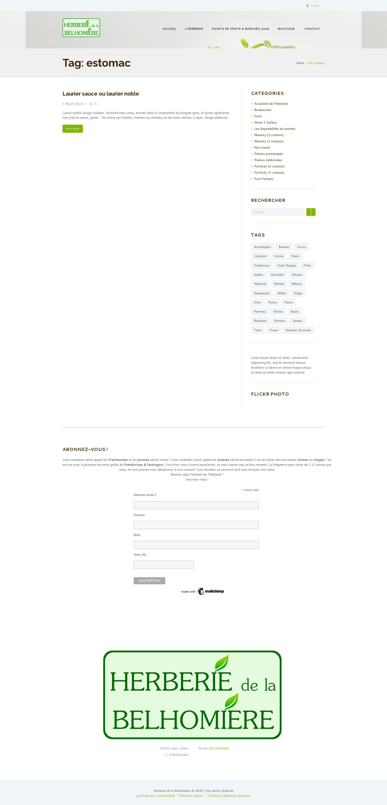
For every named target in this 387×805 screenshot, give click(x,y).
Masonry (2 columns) (269, 135)
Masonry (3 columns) (269, 141)
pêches (278, 312)
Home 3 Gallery (265, 122)
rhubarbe (260, 321)
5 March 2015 (72, 104)
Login (315, 5)
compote (260, 256)
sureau (297, 321)
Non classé (262, 147)
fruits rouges (286, 265)
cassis (301, 247)
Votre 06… (141, 554)
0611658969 (218, 748)
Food (257, 116)
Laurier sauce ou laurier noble (100, 93)
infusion (297, 275)
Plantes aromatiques (268, 154)
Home (300, 63)
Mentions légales (191, 795)
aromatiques (262, 247)
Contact (312, 28)
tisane (273, 330)
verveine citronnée (298, 330)
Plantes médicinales (268, 160)
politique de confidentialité (156, 795)
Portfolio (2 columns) (269, 166)
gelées (258, 275)
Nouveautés (262, 293)
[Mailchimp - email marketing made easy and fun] (203, 588)
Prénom (139, 515)
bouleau (284, 247)
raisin (294, 312)
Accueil (170, 28)
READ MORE (73, 128)
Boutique (286, 28)
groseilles (277, 275)
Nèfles (281, 293)
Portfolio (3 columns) (269, 172)
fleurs (295, 256)
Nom (137, 535)
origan (298, 293)
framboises (262, 265)
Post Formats (263, 179)
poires (272, 302)
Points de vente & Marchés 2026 (240, 28)
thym (258, 330)
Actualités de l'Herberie (271, 103)
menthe (279, 284)
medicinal (260, 284)
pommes (260, 312)
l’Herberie (194, 28)
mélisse (296, 284)
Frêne (307, 265)
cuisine (279, 256)
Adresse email (145, 495)
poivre (288, 302)
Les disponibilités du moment (274, 128)
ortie (257, 302)
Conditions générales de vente (228, 795)
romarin (279, 321)
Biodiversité (262, 110)
